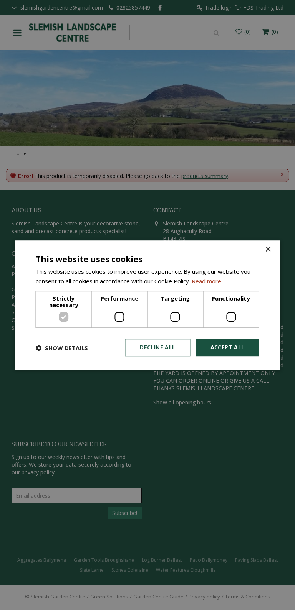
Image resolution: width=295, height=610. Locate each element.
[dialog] (147, 305)
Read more (206, 281)
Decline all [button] (157, 347)
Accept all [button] (227, 347)
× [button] (268, 249)
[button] (62, 348)
